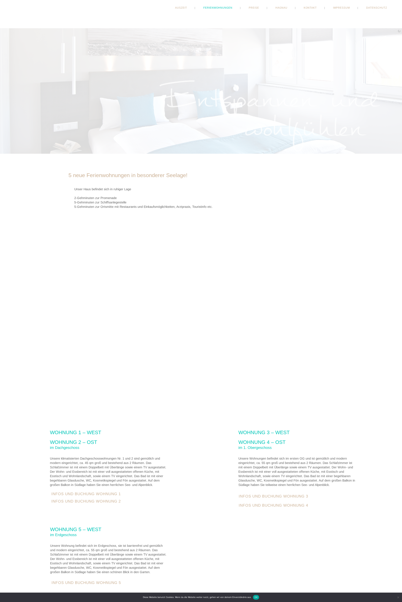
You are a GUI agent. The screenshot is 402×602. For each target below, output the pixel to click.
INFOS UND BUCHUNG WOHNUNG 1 (86, 494)
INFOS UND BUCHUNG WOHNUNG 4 (273, 505)
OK (256, 597)
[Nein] (398, 597)
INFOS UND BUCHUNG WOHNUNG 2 (86, 501)
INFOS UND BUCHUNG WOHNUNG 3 (273, 496)
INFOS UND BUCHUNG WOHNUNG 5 (86, 583)
